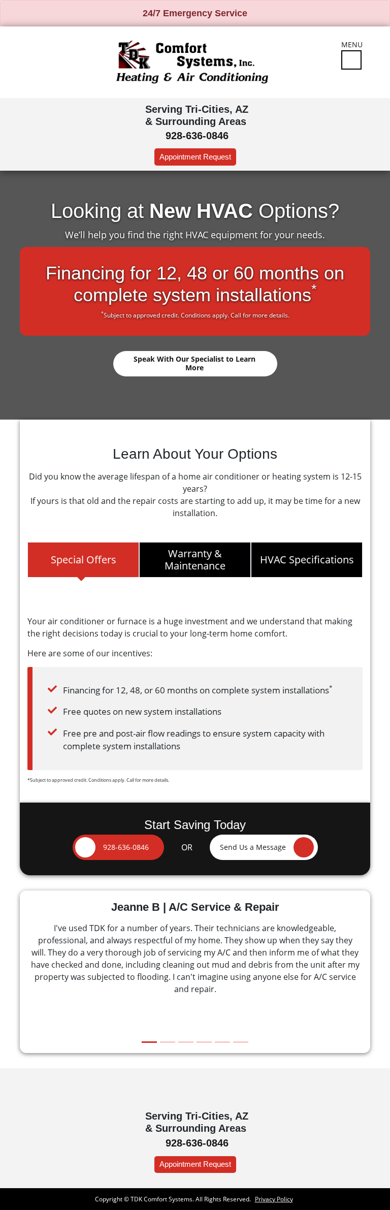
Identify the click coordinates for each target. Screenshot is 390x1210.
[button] (264, 847)
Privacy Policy (274, 1199)
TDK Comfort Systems (161, 1199)
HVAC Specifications (307, 559)
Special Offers (83, 559)
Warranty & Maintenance (195, 559)
